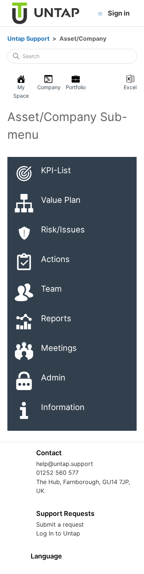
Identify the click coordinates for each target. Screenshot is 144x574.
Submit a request (60, 524)
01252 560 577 (57, 472)
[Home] (46, 13)
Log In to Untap (58, 533)
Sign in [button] (119, 13)
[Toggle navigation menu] (100, 13)
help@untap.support (64, 463)
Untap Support (28, 38)
